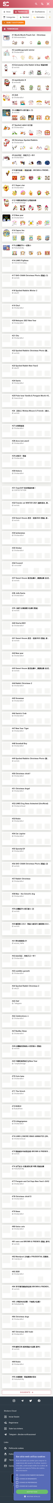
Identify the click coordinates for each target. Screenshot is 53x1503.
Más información (21, 1470)
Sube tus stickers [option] (16, 1429)
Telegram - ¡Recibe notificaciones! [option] (22, 1434)
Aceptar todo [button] (32, 1492)
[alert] (32, 1476)
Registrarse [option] (13, 1423)
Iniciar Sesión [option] (14, 1417)
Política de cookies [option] (16, 1448)
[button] (42, 4)
